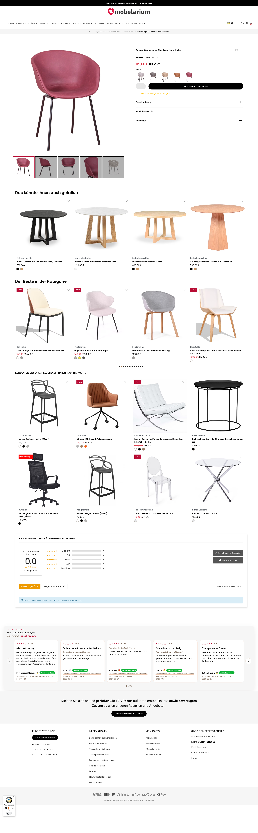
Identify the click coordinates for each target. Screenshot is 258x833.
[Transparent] (135, 520)
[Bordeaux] (189, 77)
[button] (238, 23)
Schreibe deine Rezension (229, 553)
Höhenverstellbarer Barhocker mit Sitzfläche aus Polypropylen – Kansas (82, 674)
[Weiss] (133, 360)
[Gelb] (21, 357)
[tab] (189, 102)
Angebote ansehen (150, 3)
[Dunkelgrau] (153, 77)
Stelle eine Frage (229, 560)
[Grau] (75, 357)
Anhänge (141, 121)
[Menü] (13, 797)
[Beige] (165, 77)
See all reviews (28, 636)
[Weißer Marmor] (75, 269)
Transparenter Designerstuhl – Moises (218, 676)
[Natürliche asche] (21, 269)
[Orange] (177, 77)
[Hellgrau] (141, 77)
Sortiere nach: (223, 586)
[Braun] (81, 446)
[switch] (9, 813)
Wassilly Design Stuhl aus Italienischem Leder (35, 676)
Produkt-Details (144, 111)
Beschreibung (143, 102)
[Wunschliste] (236, 50)
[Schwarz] (17, 269)
